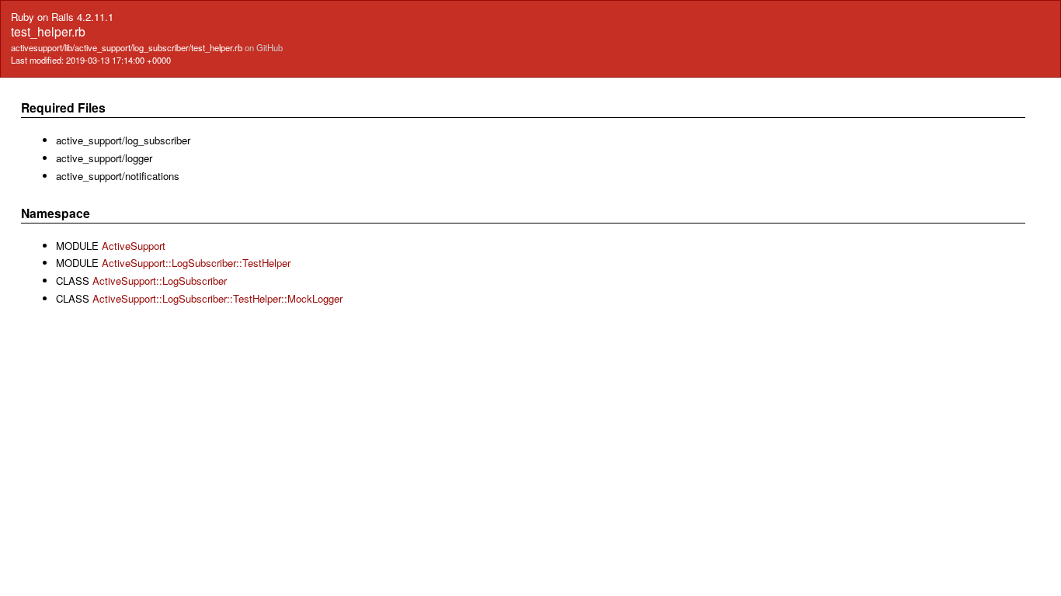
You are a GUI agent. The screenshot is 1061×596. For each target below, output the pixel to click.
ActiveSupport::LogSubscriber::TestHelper (196, 262)
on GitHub (264, 47)
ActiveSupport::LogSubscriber (159, 280)
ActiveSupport (133, 245)
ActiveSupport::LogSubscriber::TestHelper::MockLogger (217, 298)
